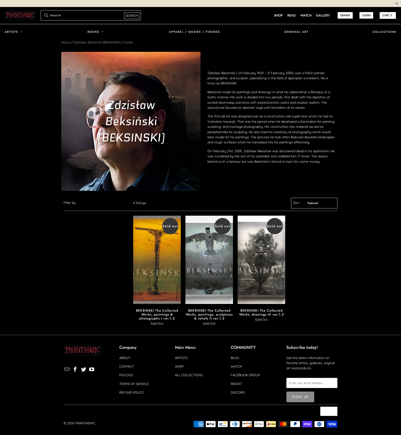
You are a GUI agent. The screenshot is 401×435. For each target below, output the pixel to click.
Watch (305, 15)
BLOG (235, 358)
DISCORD (238, 392)
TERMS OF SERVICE (134, 384)
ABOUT (124, 358)
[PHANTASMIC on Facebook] (75, 369)
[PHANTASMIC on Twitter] (83, 369)
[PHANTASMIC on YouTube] (91, 369)
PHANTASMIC (85, 423)
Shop (278, 15)
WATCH (236, 366)
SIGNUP (345, 15)
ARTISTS (181, 358)
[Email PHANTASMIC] (67, 369)
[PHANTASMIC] (20, 15)
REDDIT (236, 384)
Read (291, 15)
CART (387, 15)
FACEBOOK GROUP (245, 375)
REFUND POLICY (131, 392)
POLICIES (126, 375)
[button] (14, 31)
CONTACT (126, 366)
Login (366, 15)
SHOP (179, 366)
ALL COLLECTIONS (189, 375)
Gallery (323, 15)
